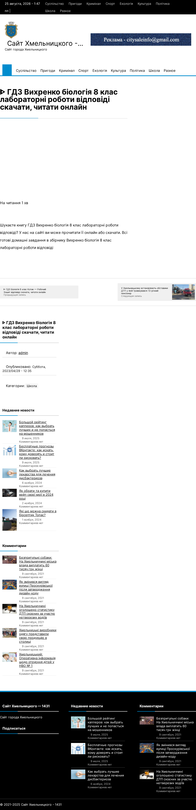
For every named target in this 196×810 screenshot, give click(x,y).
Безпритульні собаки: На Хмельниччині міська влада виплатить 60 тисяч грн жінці (37, 563)
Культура (144, 4)
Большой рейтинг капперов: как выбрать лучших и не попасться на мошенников (37, 427)
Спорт (110, 4)
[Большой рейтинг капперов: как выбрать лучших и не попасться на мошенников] (9, 426)
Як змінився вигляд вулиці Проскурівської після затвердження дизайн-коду (36, 587)
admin (23, 353)
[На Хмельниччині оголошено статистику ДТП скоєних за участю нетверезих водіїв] (9, 608)
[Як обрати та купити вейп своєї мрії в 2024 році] (9, 493)
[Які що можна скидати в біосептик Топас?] (9, 520)
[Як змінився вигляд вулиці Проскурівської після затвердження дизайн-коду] (9, 585)
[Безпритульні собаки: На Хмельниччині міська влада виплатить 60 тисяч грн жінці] (9, 560)
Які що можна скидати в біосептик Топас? (37, 513)
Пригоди (75, 4)
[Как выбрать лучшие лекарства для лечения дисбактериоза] (9, 473)
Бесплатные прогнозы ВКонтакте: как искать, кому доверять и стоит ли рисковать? (36, 452)
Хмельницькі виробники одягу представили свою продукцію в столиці (37, 635)
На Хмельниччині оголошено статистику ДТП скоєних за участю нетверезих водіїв (37, 611)
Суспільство (54, 4)
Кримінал (94, 4)
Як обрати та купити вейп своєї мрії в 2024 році (36, 494)
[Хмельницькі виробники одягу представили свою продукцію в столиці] (9, 633)
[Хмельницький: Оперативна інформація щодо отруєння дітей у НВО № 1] (9, 657)
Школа (50, 11)
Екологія (126, 4)
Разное (65, 11)
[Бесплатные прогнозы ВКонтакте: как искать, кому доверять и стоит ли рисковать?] (9, 450)
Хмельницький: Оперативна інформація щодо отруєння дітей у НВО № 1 (37, 660)
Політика (162, 4)
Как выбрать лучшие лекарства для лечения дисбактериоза (37, 474)
